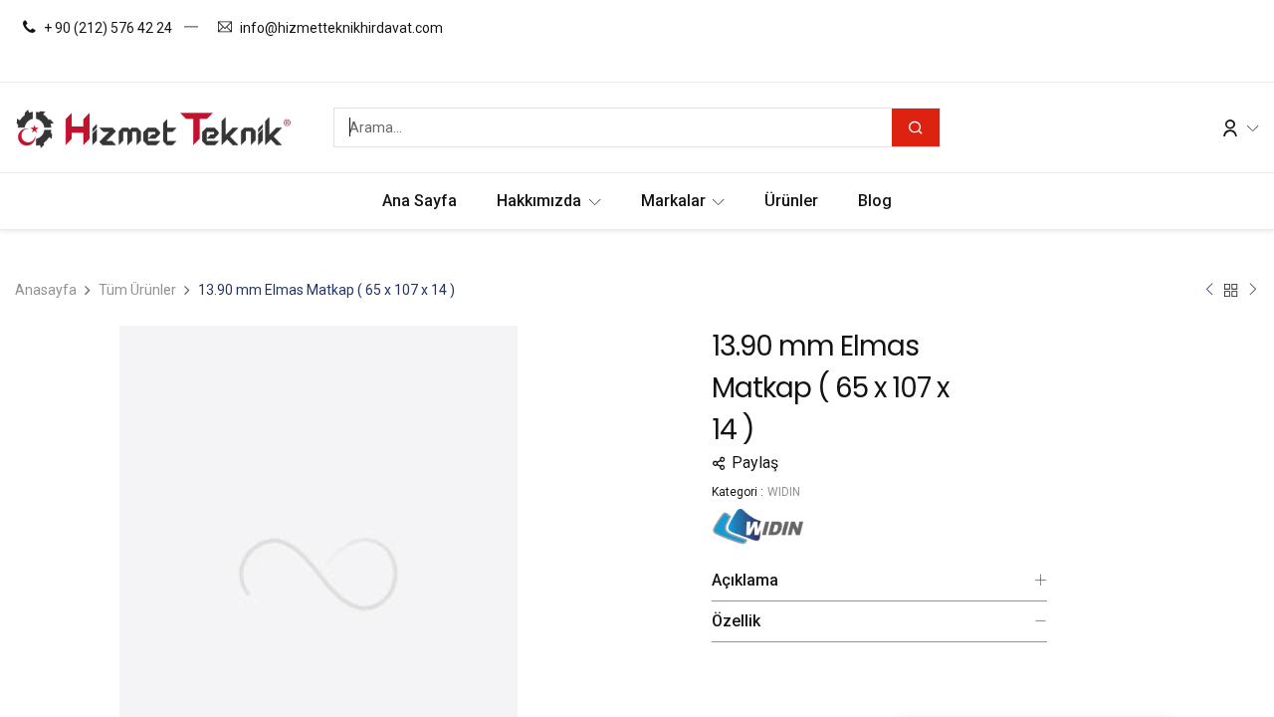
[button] (879, 463)
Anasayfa (46, 290)
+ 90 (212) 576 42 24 (108, 28)
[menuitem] (419, 201)
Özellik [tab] (736, 620)
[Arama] (916, 127)
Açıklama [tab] (745, 580)
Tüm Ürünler (137, 290)
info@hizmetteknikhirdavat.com (341, 28)
